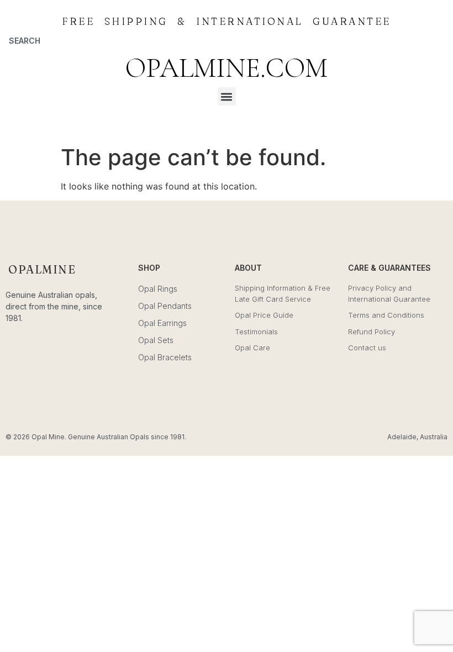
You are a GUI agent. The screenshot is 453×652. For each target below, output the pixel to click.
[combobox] (56, 40)
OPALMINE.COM (226, 68)
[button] (227, 96)
